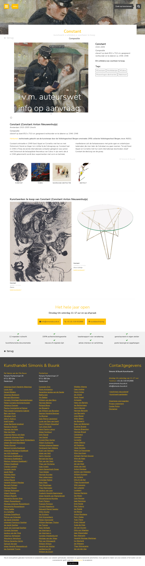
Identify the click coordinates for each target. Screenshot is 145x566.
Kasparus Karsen (10, 427)
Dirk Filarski (43, 435)
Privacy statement (116, 403)
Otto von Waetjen (81, 530)
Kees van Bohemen (81, 424)
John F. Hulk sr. (10, 419)
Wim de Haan (79, 458)
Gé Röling (78, 512)
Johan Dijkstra (79, 442)
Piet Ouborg (79, 506)
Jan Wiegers (79, 543)
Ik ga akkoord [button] (73, 563)
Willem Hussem (80, 474)
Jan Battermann (80, 405)
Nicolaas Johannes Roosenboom (16, 504)
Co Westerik (79, 541)
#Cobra (123, 70)
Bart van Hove (9, 413)
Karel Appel (79, 397)
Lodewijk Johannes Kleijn (14, 437)
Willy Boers (79, 418)
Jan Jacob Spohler (11, 525)
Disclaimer (113, 409)
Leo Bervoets (79, 413)
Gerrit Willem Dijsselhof (49, 424)
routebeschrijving (97, 321)
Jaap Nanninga (80, 501)
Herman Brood (80, 432)
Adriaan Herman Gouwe (84, 456)
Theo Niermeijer (45, 488)
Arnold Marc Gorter (47, 440)
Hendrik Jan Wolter (47, 546)
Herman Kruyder (45, 474)
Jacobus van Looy (46, 490)
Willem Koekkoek (11, 464)
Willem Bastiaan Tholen (49, 522)
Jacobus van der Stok (12, 533)
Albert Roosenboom (12, 501)
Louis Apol (8, 389)
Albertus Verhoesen (12, 536)
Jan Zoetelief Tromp (12, 549)
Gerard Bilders (10, 392)
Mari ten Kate (9, 432)
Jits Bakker (43, 397)
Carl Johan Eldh (45, 427)
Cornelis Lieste (10, 469)
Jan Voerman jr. (45, 530)
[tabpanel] (51, 106)
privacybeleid (78, 560)
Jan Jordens (78, 477)
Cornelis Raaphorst (46, 506)
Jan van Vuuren (80, 528)
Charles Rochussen (11, 490)
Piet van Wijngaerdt (47, 541)
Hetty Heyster (45, 456)
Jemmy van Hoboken (82, 472)
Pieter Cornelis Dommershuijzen (17, 403)
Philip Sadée (9, 509)
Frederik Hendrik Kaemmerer (51, 493)
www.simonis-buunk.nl (118, 383)
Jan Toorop (43, 525)
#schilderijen (112, 70)
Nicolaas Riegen (10, 488)
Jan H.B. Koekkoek (11, 453)
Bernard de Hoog (46, 458)
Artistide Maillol (45, 480)
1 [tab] (51, 114)
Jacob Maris (8, 472)
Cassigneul (78, 434)
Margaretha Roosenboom (14, 506)
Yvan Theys (78, 520)
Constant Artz (44, 387)
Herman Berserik (81, 410)
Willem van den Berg (47, 400)
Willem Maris (9, 477)
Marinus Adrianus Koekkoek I (15, 461)
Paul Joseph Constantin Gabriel (16, 411)
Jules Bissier (79, 416)
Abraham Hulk (10, 416)
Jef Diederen (79, 445)
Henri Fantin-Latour (47, 429)
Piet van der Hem (46, 461)
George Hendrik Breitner (49, 413)
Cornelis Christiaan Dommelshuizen (18, 400)
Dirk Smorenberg (46, 517)
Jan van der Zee (80, 549)
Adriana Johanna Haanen (49, 445)
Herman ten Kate (11, 429)
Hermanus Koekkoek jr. (13, 458)
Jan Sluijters (44, 514)
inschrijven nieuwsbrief (119, 392)
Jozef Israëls (9, 421)
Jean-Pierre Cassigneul (48, 419)
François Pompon (46, 504)
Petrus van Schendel (12, 517)
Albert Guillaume (46, 442)
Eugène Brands (80, 426)
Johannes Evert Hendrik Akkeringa (18, 387)
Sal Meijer (78, 496)
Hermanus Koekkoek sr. (13, 456)
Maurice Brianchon (81, 429)
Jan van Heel (79, 464)
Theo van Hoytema (46, 464)
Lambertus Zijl (45, 549)
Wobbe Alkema (80, 387)
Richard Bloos (44, 405)
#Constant (100, 70)
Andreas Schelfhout (12, 514)
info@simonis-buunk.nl (118, 386)
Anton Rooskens (80, 514)
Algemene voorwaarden (119, 401)
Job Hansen (78, 461)
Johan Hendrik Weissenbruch (15, 546)
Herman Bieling (45, 403)
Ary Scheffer (9, 512)
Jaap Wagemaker (81, 533)
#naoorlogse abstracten (106, 74)
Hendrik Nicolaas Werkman (85, 538)
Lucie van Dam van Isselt (49, 421)
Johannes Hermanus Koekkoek (16, 450)
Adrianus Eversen (11, 405)
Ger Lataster (79, 488)
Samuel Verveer (10, 544)
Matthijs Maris (9, 474)
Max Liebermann (45, 477)
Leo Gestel (43, 437)
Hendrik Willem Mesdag (14, 482)
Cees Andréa (79, 389)
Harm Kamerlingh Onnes (49, 469)
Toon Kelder (44, 472)
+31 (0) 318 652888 (74, 321)
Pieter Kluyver (10, 445)
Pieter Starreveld (46, 520)
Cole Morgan (79, 498)
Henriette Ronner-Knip (13, 498)
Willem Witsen (45, 544)
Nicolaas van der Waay (48, 538)
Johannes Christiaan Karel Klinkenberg (19, 440)
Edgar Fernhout (45, 432)
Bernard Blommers (11, 397)
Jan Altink (78, 395)
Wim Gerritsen (80, 453)
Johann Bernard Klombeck (14, 442)
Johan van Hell (45, 453)
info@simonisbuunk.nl (50, 321)
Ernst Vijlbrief (79, 522)
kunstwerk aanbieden (118, 394)
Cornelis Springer (11, 530)
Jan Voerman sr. (45, 533)
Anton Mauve (9, 480)
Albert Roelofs (10, 493)
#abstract (123, 74)
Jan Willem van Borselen (49, 411)
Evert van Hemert (46, 450)
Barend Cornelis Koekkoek (14, 448)
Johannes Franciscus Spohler (15, 522)
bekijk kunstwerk (15, 290)
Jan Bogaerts (44, 408)
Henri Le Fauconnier (82, 450)
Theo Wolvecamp (81, 546)
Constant (77, 437)
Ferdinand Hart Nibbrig (48, 448)
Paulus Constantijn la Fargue (15, 408)
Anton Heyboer (80, 469)
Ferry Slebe (79, 517)
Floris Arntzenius (46, 389)
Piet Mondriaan (45, 485)
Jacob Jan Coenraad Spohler (15, 528)
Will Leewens (79, 485)
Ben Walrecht (79, 535)
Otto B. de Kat (80, 480)
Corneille (77, 440)
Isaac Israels (44, 466)
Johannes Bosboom (11, 395)
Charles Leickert (10, 466)
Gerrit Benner (79, 408)
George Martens (80, 493)
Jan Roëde (78, 509)
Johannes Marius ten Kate (14, 435)
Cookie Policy (114, 406)
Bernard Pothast (10, 485)
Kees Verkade (44, 528)
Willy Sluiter (44, 512)
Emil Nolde (78, 504)
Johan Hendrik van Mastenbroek (52, 496)
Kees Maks (43, 482)
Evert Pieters (44, 501)
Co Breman (43, 416)
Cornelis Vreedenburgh (48, 536)
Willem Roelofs (10, 496)
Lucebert (77, 490)
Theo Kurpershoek (81, 482)
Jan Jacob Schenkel (11, 520)
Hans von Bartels (81, 402)
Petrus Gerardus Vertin (13, 541)
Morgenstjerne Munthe (48, 498)
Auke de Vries (79, 525)
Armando (77, 400)
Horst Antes (79, 392)
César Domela (79, 448)
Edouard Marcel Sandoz (48, 509)
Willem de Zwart (46, 552)
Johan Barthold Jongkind (14, 424)
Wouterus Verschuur (12, 538)
